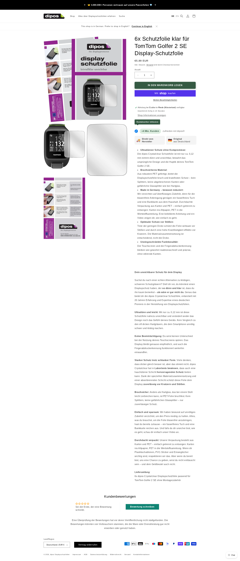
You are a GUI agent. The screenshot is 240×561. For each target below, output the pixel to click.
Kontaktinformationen (141, 554)
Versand (149, 65)
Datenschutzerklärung (98, 554)
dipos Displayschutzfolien (60, 554)
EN (177, 16)
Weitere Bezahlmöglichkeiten (165, 100)
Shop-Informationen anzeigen (152, 115)
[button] (182, 16)
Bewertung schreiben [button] (142, 507)
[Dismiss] (156, 26)
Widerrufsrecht (115, 554)
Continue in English (142, 26)
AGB (85, 554)
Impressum (76, 554)
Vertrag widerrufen (87, 545)
